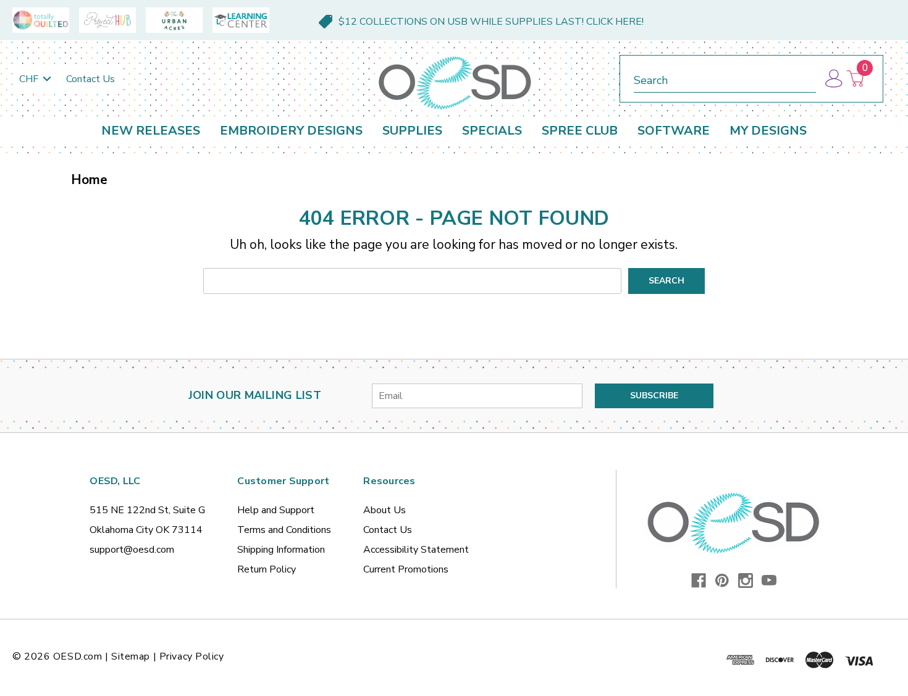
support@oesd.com (132, 549)
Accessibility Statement (416, 549)
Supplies (412, 130)
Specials (492, 130)
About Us (384, 510)
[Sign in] (833, 79)
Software (673, 130)
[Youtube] (769, 580)
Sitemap (130, 656)
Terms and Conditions (284, 530)
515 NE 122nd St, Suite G (147, 510)
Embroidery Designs (291, 130)
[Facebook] (698, 580)
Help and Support (275, 510)
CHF (30, 79)
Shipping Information (281, 549)
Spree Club (580, 130)
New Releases (150, 130)
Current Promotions (405, 569)
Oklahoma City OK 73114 (146, 530)
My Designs (768, 130)
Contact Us (90, 79)
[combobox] (725, 78)
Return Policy (266, 569)
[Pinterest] (722, 580)
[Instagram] (745, 580)
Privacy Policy (191, 656)
